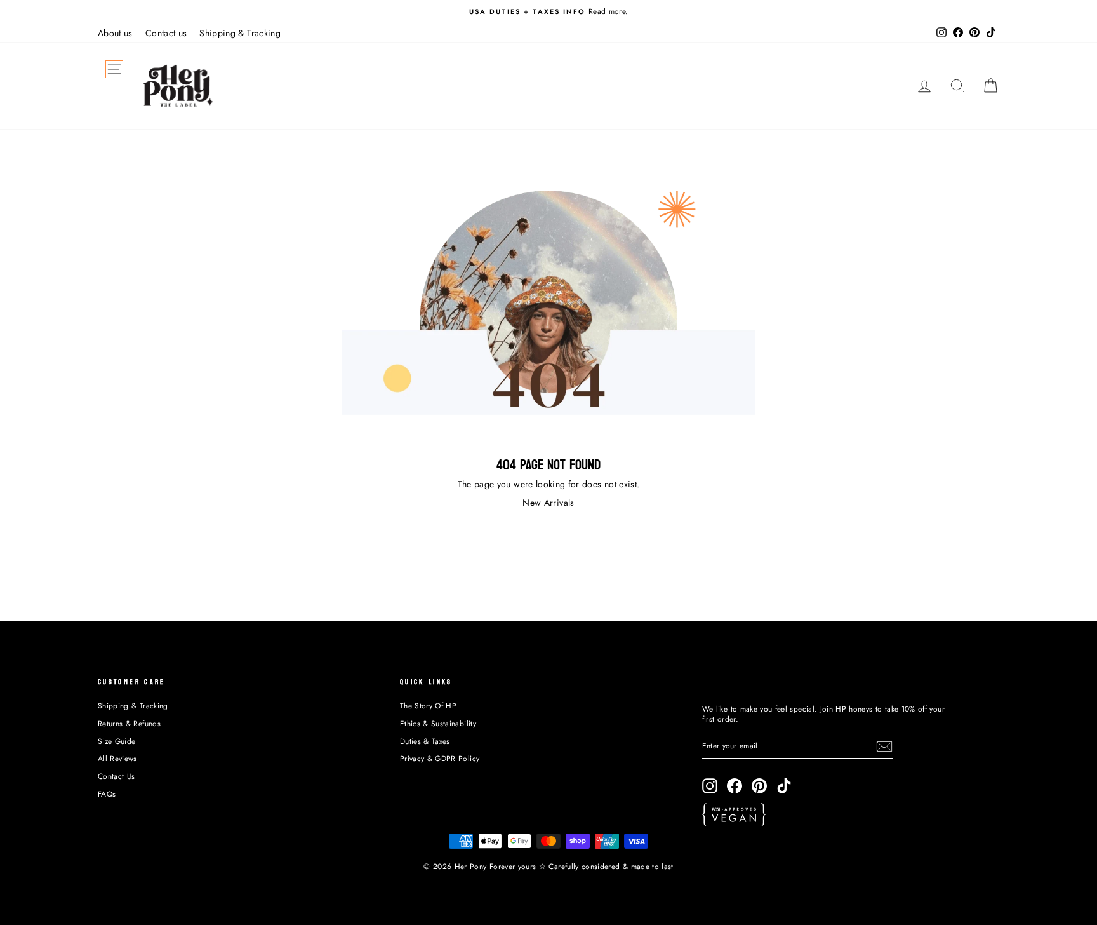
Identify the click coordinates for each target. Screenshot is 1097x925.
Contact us (166, 33)
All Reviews (117, 758)
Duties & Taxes (425, 741)
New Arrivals (548, 503)
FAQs (107, 793)
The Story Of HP (428, 705)
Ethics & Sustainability (438, 723)
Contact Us (116, 776)
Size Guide (117, 741)
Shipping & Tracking (240, 33)
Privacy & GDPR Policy (439, 758)
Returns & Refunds (129, 723)
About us (115, 33)
